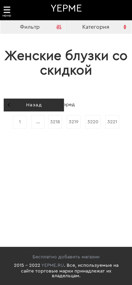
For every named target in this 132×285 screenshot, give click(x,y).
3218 (55, 121)
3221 (112, 121)
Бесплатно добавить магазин (66, 257)
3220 (92, 121)
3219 (74, 121)
